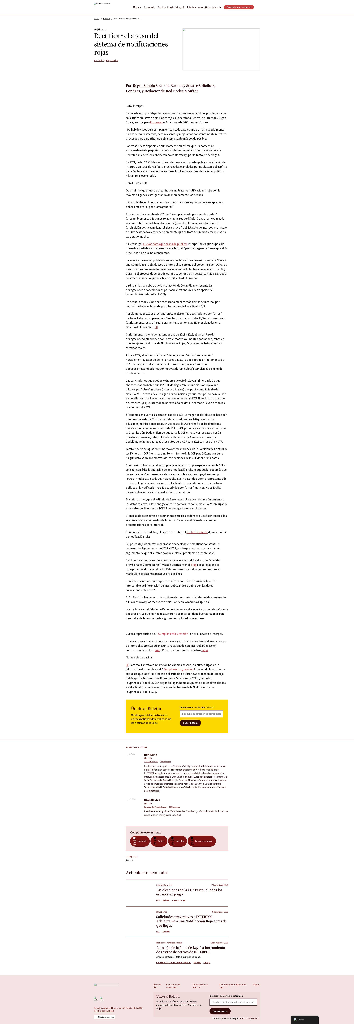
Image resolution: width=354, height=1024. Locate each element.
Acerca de (149, 7)
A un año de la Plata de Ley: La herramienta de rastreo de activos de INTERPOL (177, 950)
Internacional (178, 900)
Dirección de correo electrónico (197, 707)
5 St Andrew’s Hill (151, 761)
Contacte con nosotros (239, 7)
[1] (156, 327)
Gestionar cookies (106, 1017)
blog (193, 565)
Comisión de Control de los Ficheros (173, 962)
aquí (157, 650)
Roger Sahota (144, 85)
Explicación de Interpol (171, 7)
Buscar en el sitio (258, 7)
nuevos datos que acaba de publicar (165, 244)
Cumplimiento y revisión (173, 634)
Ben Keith (99, 60)
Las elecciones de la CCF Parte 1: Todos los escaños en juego (177, 893)
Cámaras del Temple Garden (155, 807)
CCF (158, 900)
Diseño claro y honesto (249, 1018)
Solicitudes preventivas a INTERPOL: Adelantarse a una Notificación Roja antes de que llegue (177, 920)
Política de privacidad (104, 1010)
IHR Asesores (165, 761)
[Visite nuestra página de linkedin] (102, 999)
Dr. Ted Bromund (197, 532)
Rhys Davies (112, 60)
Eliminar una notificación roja (204, 7)
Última (137, 7)
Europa (206, 962)
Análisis (129, 860)
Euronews (156, 122)
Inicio (96, 18)
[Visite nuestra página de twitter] (96, 999)
